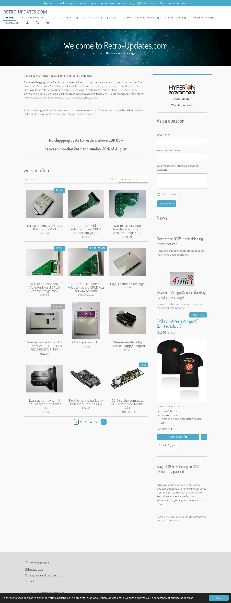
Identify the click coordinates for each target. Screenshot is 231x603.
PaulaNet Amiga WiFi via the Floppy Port (44, 227)
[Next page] (104, 422)
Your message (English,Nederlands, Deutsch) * (178, 167)
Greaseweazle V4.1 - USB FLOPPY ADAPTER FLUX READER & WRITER (45, 346)
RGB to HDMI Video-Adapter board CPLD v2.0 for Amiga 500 (86, 229)
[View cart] (47, 23)
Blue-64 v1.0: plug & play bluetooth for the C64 (86, 402)
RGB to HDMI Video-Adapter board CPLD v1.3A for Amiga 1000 (127, 229)
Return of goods (34, 569)
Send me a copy (172, 194)
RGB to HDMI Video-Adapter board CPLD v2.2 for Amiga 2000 (44, 287)
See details (163, 429)
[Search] (37, 22)
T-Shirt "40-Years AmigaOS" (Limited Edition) (177, 324)
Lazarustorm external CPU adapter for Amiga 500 (44, 404)
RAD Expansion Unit (86, 342)
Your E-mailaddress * (169, 150)
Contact (29, 581)
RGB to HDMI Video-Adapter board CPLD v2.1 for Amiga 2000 (86, 287)
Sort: (114, 179)
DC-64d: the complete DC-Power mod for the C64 (127, 404)
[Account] (27, 23)
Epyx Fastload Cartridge (127, 284)
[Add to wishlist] (204, 437)
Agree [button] (219, 598)
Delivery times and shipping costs (43, 575)
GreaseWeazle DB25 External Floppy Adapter (127, 344)
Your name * (164, 134)
